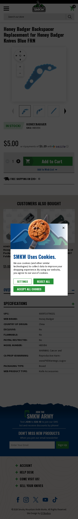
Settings (22, 281)
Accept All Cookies (29, 289)
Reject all (43, 281)
